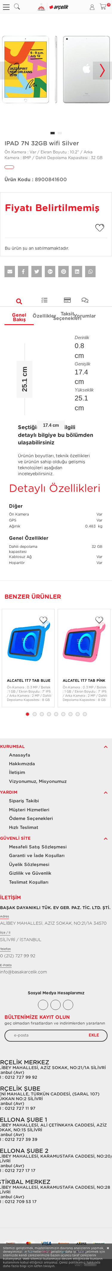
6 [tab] (63, 714)
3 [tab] (42, 714)
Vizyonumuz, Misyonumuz (38, 781)
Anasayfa (19, 755)
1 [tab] (27, 714)
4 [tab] (49, 714)
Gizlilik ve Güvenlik (30, 873)
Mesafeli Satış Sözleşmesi (38, 847)
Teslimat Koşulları (28, 882)
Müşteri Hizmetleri (29, 810)
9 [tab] (85, 714)
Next (102, 71)
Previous (9, 71)
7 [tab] (70, 714)
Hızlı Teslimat (23, 827)
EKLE (94, 1035)
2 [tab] (35, 714)
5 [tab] (56, 714)
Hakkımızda (22, 764)
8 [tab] (78, 714)
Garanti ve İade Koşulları (37, 856)
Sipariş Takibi (24, 801)
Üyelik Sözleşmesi (29, 864)
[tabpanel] (56, 70)
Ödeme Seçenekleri (31, 818)
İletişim (17, 772)
